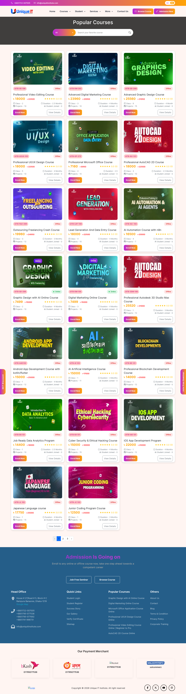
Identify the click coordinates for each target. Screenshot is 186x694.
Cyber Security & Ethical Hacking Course (92, 440)
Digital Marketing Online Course (87, 297)
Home (52, 11)
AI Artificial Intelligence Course (87, 369)
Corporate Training (159, 624)
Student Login (73, 598)
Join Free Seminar (79, 579)
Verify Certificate (75, 619)
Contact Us (122, 11)
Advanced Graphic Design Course (144, 94)
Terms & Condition (159, 613)
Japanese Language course (29, 508)
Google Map (22, 604)
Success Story (73, 608)
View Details (54, 112)
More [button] (108, 11)
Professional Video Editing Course (33, 94)
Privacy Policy (157, 619)
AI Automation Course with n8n (142, 229)
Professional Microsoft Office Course (90, 162)
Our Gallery (72, 613)
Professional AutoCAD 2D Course (144, 162)
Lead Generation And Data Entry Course (92, 229)
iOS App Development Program (142, 440)
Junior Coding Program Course (86, 508)
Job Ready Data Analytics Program (33, 440)
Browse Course (107, 579)
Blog (152, 608)
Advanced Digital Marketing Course (89, 94)
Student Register (75, 603)
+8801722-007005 (22, 3)
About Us (154, 598)
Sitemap (71, 624)
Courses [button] (64, 11)
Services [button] (94, 11)
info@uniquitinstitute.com (47, 3)
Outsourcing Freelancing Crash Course (36, 229)
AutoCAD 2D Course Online (121, 633)
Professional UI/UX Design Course (33, 162)
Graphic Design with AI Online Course (35, 297)
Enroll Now (20, 112)
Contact (154, 603)
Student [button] (79, 11)
